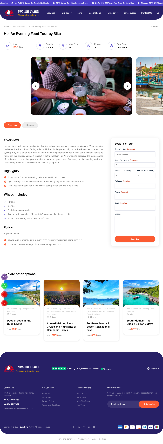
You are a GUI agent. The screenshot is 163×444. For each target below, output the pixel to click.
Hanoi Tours (81, 393)
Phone (121, 192)
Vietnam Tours (19, 26)
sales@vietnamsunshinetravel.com (18, 408)
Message (119, 214)
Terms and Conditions (51, 405)
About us (46, 393)
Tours (79, 13)
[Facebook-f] (73, 427)
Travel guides (129, 13)
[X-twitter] (79, 427)
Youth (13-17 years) (123, 170)
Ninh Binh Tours (83, 401)
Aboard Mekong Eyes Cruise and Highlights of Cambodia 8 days (61, 327)
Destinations (95, 13)
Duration (112, 13)
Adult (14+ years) (126, 160)
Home (6, 26)
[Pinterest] (89, 427)
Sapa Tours (81, 397)
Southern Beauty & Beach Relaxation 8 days (98, 327)
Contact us (146, 13)
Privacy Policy (48, 401)
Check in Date (125, 149)
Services (51, 13)
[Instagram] (84, 427)
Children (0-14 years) (145, 170)
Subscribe (150, 404)
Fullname (123, 181)
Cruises (65, 13)
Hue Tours (81, 405)
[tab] (12, 125)
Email (121, 203)
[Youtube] (94, 427)
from (15, 44)
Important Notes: (12, 233)
